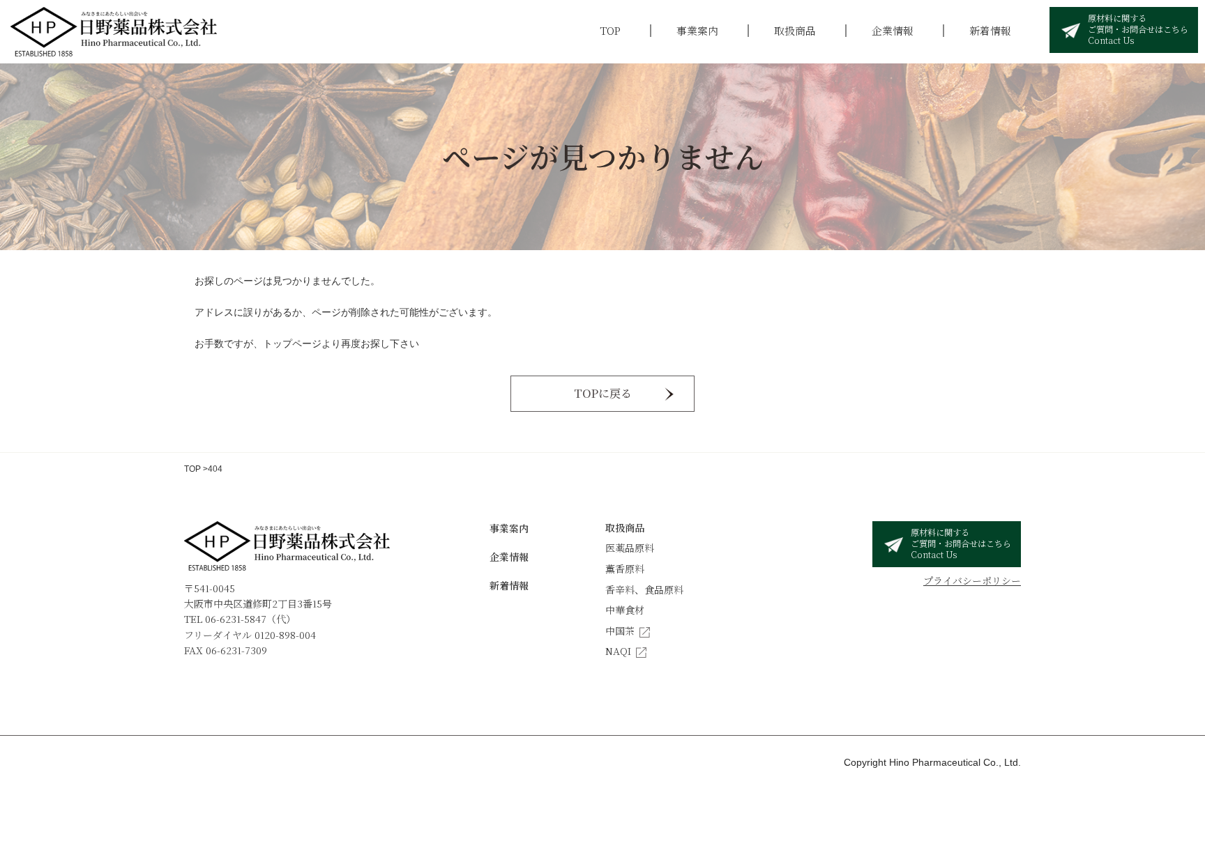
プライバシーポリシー (972, 580)
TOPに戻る (603, 394)
